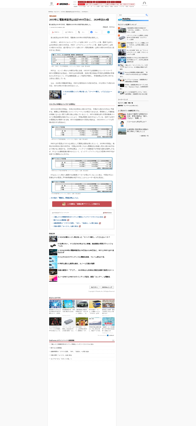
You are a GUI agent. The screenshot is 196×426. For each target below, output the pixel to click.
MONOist (50, 11)
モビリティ (57, 11)
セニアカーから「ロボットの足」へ (61, 359)
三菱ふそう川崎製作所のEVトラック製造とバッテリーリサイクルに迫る (72, 344)
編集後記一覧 (145, 135)
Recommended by (102, 335)
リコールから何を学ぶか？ (137, 122)
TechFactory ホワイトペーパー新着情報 (61, 340)
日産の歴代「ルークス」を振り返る (61, 355)
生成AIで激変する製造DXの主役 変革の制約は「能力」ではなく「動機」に (137, 116)
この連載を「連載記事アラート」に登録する (83, 204)
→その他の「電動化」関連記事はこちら (64, 198)
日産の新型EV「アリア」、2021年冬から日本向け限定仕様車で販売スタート (86, 270)
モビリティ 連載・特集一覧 (125, 103)
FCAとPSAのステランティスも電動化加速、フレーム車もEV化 (81, 257)
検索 (146, 15)
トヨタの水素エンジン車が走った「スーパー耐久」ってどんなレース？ (84, 237)
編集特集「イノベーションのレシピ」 (128, 105)
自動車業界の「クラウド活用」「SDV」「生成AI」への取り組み (70, 351)
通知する (70, 32)
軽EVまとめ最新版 (56, 348)
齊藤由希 (105, 27)
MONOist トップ (107, 287)
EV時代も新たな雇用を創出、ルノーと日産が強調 (76, 263)
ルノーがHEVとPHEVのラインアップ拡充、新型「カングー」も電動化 (84, 277)
